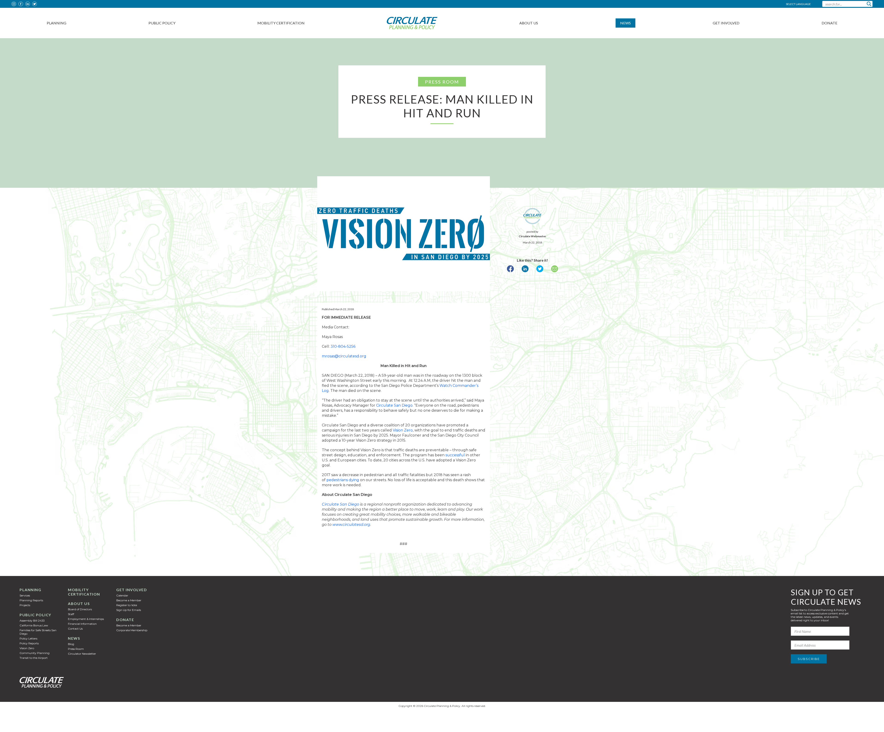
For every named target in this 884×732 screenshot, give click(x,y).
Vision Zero (403, 430)
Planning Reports (31, 600)
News (625, 23)
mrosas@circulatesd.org (344, 356)
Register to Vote (126, 605)
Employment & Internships (86, 619)
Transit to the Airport (34, 658)
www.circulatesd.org (351, 524)
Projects (25, 605)
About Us (528, 23)
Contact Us (75, 628)
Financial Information (82, 623)
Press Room (76, 649)
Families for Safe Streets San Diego (38, 631)
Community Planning (34, 653)
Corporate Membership (131, 630)
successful (455, 455)
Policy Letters (28, 638)
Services (25, 595)
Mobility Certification (281, 23)
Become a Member (128, 600)
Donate (829, 23)
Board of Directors (80, 609)
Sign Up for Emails (128, 610)
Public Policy (161, 23)
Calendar (122, 595)
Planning (56, 23)
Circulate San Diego (394, 405)
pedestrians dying (342, 480)
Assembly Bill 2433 (32, 620)
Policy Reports (29, 643)
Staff (71, 614)
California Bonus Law (34, 625)
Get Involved (726, 23)
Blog (71, 644)
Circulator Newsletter (82, 653)
